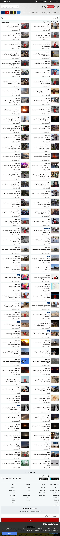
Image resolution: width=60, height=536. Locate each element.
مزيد (24, 13)
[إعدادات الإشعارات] (15, 12)
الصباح (13, 497)
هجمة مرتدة (12, 495)
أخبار (54, 13)
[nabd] (20, 478)
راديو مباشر (42, 490)
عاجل (12, 13)
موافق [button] (9, 533)
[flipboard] (17, 478)
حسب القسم (5, 22)
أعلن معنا (57, 502)
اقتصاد (28, 497)
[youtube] (10, 478)
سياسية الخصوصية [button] (53, 533)
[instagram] (4, 478)
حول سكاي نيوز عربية (54, 490)
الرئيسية (57, 13)
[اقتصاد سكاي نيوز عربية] (18, 12)
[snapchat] (13, 478)
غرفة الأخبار (12, 487)
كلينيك (13, 500)
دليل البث (42, 497)
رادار (14, 492)
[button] (7, 12)
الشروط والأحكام (55, 495)
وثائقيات (13, 502)
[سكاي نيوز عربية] (50, 6)
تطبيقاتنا (43, 487)
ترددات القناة (42, 492)
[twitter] (7, 478)
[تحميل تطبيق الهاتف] (48, 479)
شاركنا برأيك (56, 505)
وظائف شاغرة (56, 500)
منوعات (28, 500)
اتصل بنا (57, 487)
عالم (43, 13)
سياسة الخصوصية (55, 497)
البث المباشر (42, 495)
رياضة (37, 13)
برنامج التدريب (56, 492)
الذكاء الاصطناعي (31, 13)
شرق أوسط (47, 13)
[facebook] (1, 478)
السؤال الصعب (12, 490)
